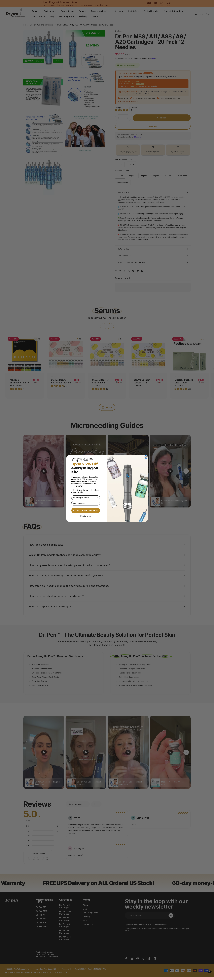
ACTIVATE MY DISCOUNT (86, 510)
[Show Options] (98, 498)
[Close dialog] (145, 457)
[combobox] (85, 498)
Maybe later (85, 516)
